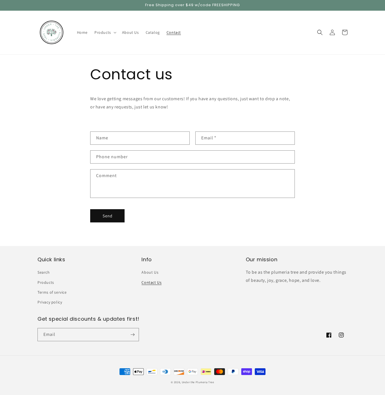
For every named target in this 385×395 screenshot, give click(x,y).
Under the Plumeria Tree (198, 382)
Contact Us (151, 282)
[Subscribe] (132, 334)
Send (107, 215)
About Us (149, 272)
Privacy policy (49, 302)
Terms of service (52, 292)
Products (45, 282)
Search (43, 272)
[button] (105, 32)
